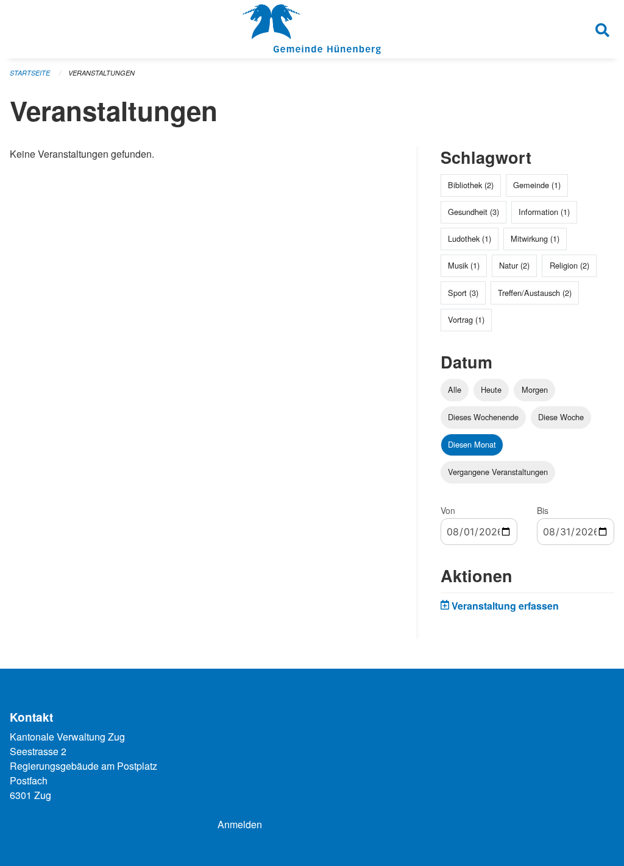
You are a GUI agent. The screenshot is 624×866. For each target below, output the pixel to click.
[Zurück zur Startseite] (311, 29)
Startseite (30, 72)
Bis (542, 510)
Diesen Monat (472, 444)
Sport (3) (463, 292)
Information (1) (544, 211)
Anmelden (240, 824)
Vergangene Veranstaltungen (498, 471)
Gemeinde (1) (537, 185)
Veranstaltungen (101, 72)
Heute (491, 389)
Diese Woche (561, 417)
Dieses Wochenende (483, 417)
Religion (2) (569, 265)
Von (448, 510)
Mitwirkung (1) (535, 238)
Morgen (535, 389)
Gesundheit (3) (473, 211)
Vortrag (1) (466, 319)
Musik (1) (464, 265)
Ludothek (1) (469, 238)
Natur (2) (514, 265)
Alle (454, 389)
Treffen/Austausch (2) (535, 292)
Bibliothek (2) (471, 185)
